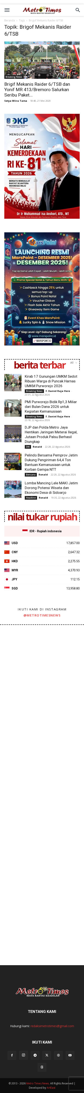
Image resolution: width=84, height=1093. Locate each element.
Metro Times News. (38, 1083)
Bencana (31, 474)
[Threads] (42, 1067)
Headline (31, 497)
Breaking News (14, 76)
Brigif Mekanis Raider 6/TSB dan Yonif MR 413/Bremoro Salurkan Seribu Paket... (37, 90)
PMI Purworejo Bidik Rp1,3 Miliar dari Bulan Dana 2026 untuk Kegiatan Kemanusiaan (51, 406)
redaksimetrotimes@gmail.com (52, 1026)
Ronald (37, 446)
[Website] (58, 1055)
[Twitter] (46, 1055)
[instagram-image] (21, 646)
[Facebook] (12, 1055)
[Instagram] (23, 1055)
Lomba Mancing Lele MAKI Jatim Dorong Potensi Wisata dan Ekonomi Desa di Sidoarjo (51, 488)
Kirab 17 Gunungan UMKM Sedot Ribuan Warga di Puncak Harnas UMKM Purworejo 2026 (51, 381)
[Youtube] (70, 1055)
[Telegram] (35, 1055)
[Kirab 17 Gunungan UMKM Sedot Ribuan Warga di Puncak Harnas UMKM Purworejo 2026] (13, 382)
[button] (7, 10)
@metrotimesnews (42, 615)
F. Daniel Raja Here (58, 391)
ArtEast (51, 1088)
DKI (28, 446)
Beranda (9, 20)
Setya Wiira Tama (15, 100)
